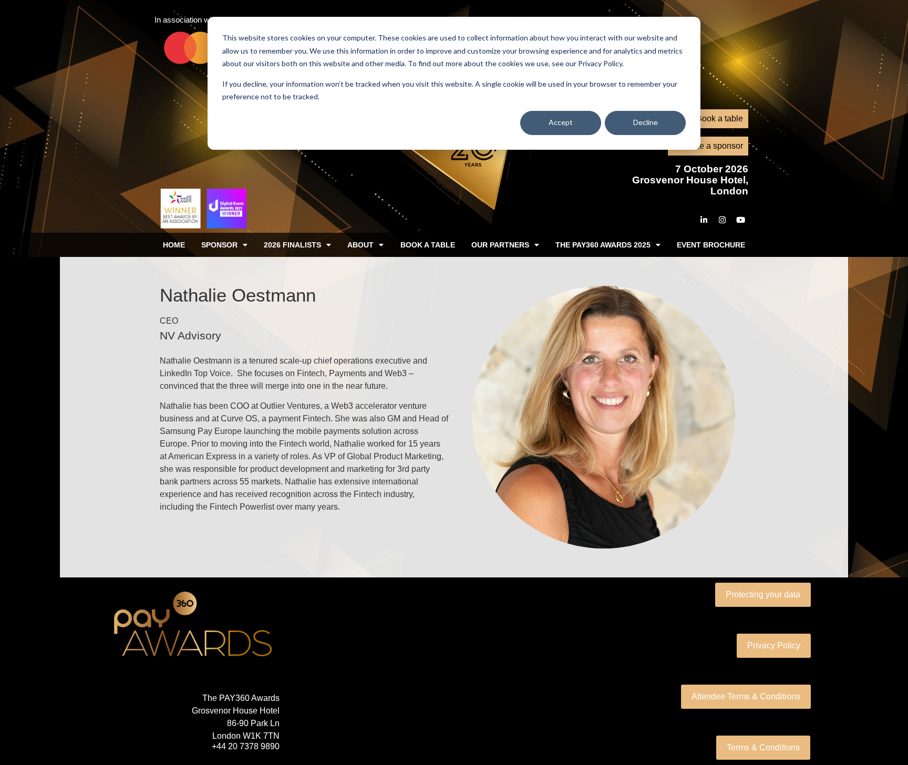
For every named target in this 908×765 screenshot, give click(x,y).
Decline (645, 122)
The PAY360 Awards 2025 (603, 245)
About (360, 245)
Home (174, 245)
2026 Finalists (292, 245)
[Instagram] (722, 220)
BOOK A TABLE (427, 245)
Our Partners (500, 245)
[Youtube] (740, 220)
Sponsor (219, 245)
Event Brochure (711, 245)
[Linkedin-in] (703, 220)
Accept (561, 122)
